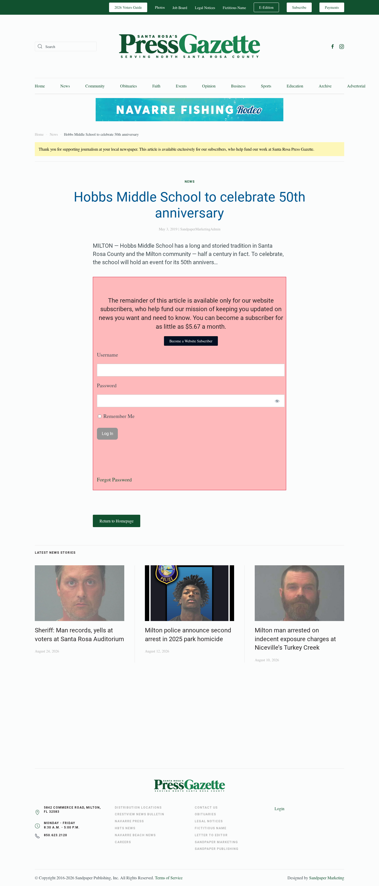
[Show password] (277, 400)
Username (107, 354)
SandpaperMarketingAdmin (200, 229)
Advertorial (356, 85)
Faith (156, 85)
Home (40, 85)
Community (95, 85)
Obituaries (128, 85)
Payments (332, 7)
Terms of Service (169, 877)
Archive (325, 85)
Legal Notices (205, 7)
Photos (160, 7)
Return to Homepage (117, 520)
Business (238, 85)
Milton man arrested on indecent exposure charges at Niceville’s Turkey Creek (295, 639)
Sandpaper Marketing (326, 877)
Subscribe (299, 7)
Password (107, 385)
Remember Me (118, 416)
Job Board (179, 7)
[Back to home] (189, 46)
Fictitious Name (234, 7)
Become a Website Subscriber (190, 341)
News (65, 85)
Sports (266, 85)
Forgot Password (114, 479)
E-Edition (266, 7)
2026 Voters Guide (128, 7)
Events (181, 85)
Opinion (209, 85)
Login (279, 808)
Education (295, 85)
